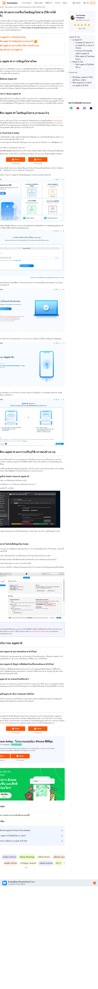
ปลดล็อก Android (9, 857)
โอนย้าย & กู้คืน (38, 3)
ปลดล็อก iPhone (10, 863)
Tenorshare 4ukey (38, 631)
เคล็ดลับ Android (45, 863)
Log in (93, 3)
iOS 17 (58, 863)
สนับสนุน (78, 3)
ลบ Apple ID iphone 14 (84, 42)
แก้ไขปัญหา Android (28, 863)
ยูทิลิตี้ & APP (48, 3)
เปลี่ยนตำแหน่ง (59, 857)
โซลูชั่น (64, 3)
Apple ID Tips (77, 62)
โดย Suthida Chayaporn (80, 16)
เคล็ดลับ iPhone (44, 857)
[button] (26, 867)
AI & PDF (57, 3)
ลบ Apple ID (77, 40)
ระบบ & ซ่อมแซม (26, 3)
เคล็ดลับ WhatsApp (26, 857)
